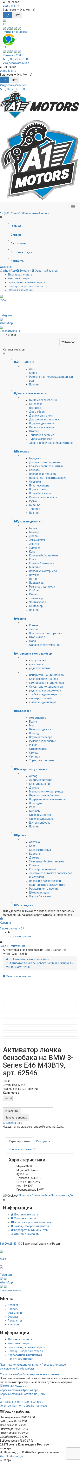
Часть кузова (37, 602)
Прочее (34, 384)
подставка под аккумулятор (47, 884)
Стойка (33, 752)
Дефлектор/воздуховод (45, 462)
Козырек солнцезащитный (46, 466)
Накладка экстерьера (43, 571)
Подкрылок (36, 582)
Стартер (34, 431)
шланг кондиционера (43, 702)
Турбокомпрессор (40, 438)
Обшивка (35, 481)
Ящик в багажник (40, 896)
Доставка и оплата (20, 274)
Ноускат (34, 574)
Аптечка (34, 842)
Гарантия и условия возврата (26, 282)
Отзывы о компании (20, 290)
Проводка (35, 803)
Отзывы (13, 1316)
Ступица (34, 756)
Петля (33, 578)
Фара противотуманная (44, 644)
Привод (34, 733)
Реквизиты (15, 1320)
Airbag (33, 776)
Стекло (33, 594)
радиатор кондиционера (45, 690)
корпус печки (37, 660)
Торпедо (34, 508)
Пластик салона (39, 485)
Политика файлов (35, 1195)
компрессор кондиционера (46, 682)
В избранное (13, 1122)
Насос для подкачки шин (45, 880)
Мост (32, 725)
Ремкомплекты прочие (43, 888)
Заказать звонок (16, 1117)
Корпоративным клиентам (31, 1230)
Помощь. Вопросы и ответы (25, 286)
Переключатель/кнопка (44, 795)
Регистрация (23, 936)
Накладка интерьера (42, 473)
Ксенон (33, 625)
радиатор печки (39, 668)
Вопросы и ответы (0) (22, 1149)
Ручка (33, 501)
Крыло (33, 559)
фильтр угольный (40, 698)
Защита (34, 543)
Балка (33, 528)
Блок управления (40, 783)
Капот (33, 551)
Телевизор (36, 598)
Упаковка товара (19, 278)
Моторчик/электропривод (46, 791)
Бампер (34, 532)
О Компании (15, 1312)
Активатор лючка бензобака (31, 959)
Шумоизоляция (39, 892)
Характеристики (19, 1141)
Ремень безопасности (43, 497)
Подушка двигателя (42, 423)
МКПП (33, 372)
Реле (32, 807)
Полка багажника (40, 493)
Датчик (34, 787)
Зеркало (34, 547)
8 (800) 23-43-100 (16, 59)
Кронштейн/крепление (43, 555)
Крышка (34, 865)
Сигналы (34, 811)
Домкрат (35, 857)
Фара (32, 641)
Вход (11, 936)
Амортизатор (37, 717)
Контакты (14, 1324)
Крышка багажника (41, 563)
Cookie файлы (25, 1368)
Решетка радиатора (42, 586)
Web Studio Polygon (12, 1456)
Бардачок (35, 458)
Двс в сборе (37, 411)
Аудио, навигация (40, 779)
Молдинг (35, 567)
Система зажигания (42, 427)
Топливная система (41, 435)
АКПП (32, 369)
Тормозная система (41, 760)
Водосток (35, 853)
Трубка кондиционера (43, 694)
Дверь (33, 536)
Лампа (33, 629)
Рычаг (33, 744)
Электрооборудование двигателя (51, 442)
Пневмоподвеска (40, 729)
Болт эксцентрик (40, 849)
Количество (11, 1092)
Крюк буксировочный (43, 869)
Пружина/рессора (40, 737)
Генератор (36, 403)
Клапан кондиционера (43, 678)
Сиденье (34, 505)
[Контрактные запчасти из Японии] (40, 104)
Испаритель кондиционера (46, 675)
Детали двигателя (41, 415)
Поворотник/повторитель (45, 633)
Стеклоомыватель (40, 814)
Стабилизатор (38, 748)
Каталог (7, 266)
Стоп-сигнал (37, 637)
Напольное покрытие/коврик (47, 477)
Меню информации (18, 976)
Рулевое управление (42, 741)
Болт (32, 845)
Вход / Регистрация (20, 1358)
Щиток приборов (39, 822)
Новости (13, 1308)
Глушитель (36, 407)
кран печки (36, 664)
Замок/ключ (37, 539)
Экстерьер (36, 606)
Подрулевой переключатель (47, 799)
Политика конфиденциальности (20, 1364)
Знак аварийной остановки (46, 861)
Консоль (34, 470)
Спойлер (34, 590)
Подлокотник (37, 489)
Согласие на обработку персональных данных (29, 1374)
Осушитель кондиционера (46, 686)
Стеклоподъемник (41, 818)
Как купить (43, 1141)
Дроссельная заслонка (44, 419)
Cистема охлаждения (43, 400)
